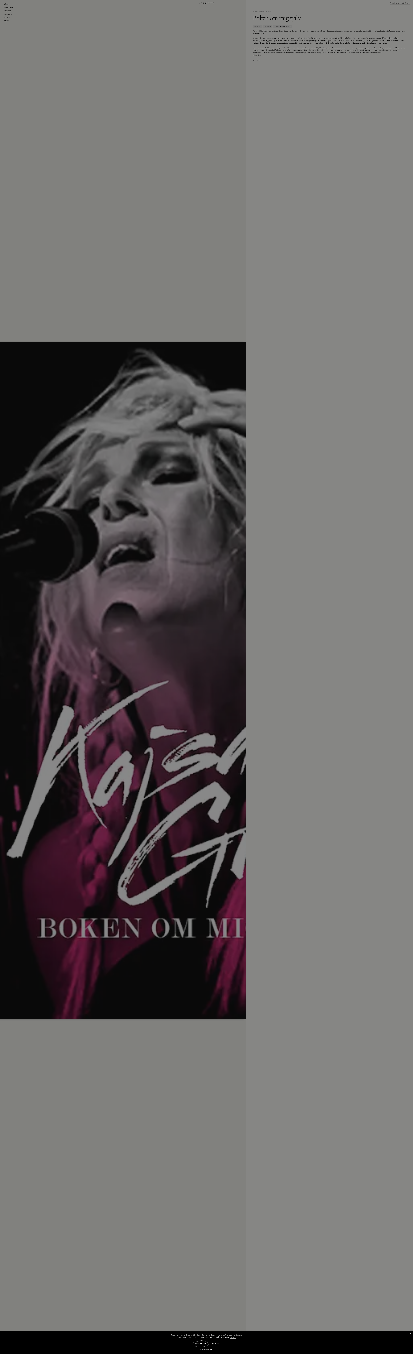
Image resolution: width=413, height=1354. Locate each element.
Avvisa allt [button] (215, 1343)
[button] (206, 1349)
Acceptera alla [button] (200, 1343)
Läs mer (233, 1337)
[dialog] (206, 677)
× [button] (410, 1333)
